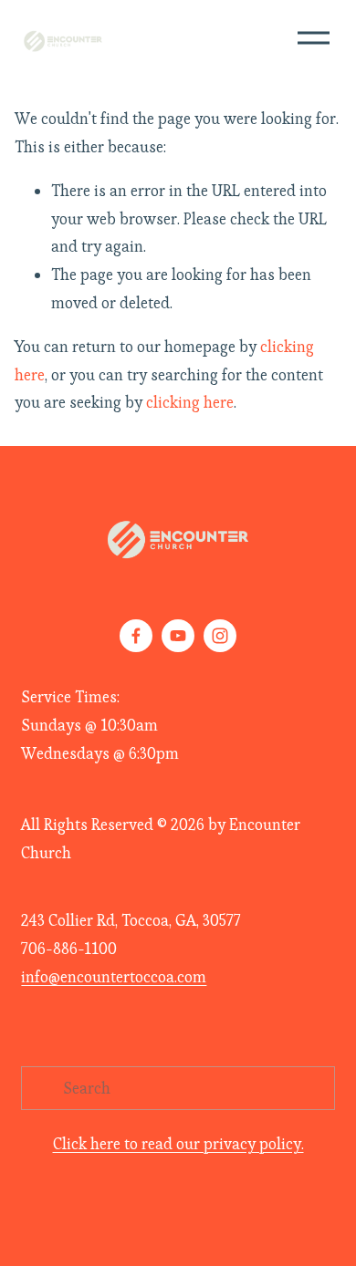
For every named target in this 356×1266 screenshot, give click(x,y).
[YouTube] (178, 635)
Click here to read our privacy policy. (178, 1144)
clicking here (190, 402)
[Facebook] (136, 635)
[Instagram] (220, 635)
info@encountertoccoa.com (113, 977)
